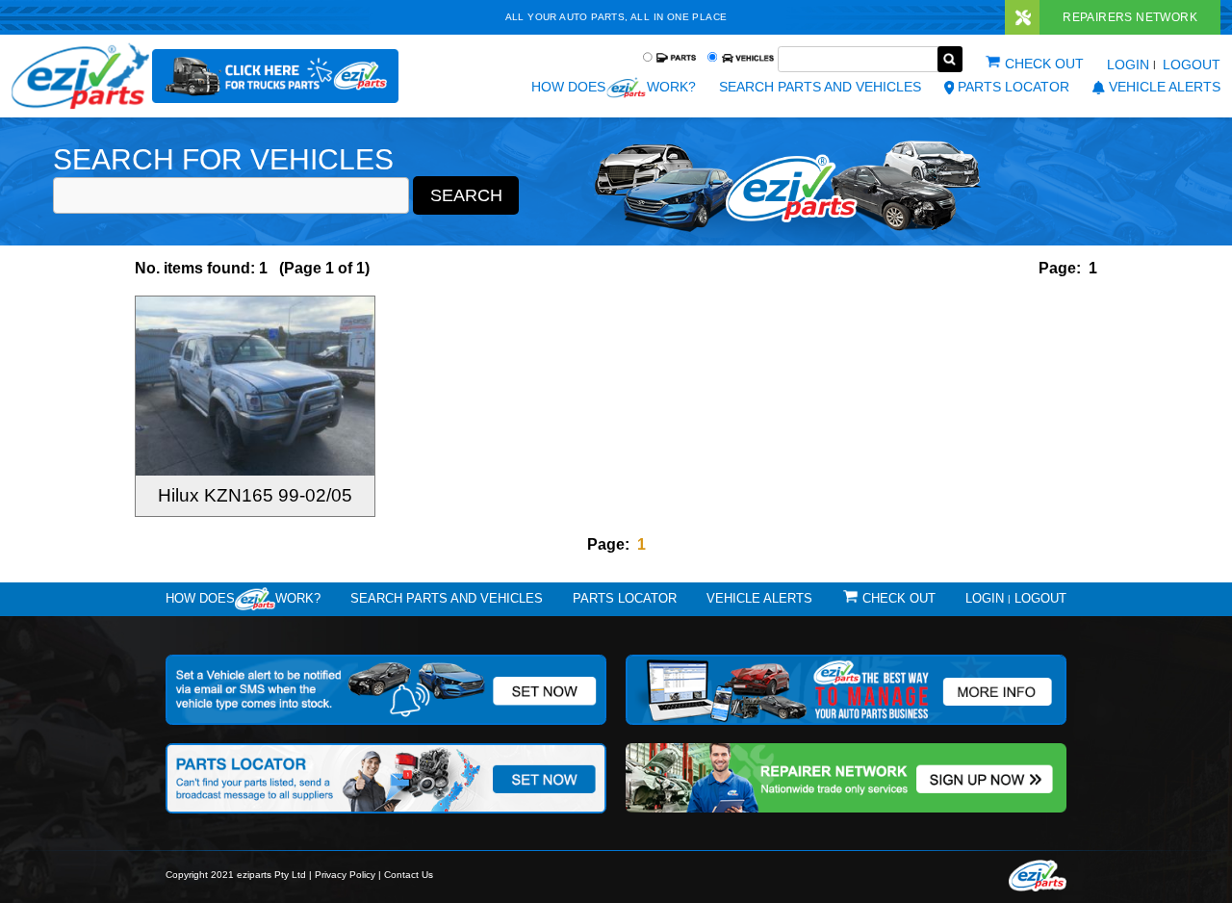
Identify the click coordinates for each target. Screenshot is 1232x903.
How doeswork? (243, 598)
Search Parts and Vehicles (820, 86)
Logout (1191, 64)
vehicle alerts (1164, 86)
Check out (1044, 63)
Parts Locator (1013, 86)
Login (1128, 64)
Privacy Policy (345, 874)
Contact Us (408, 874)
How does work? (613, 86)
